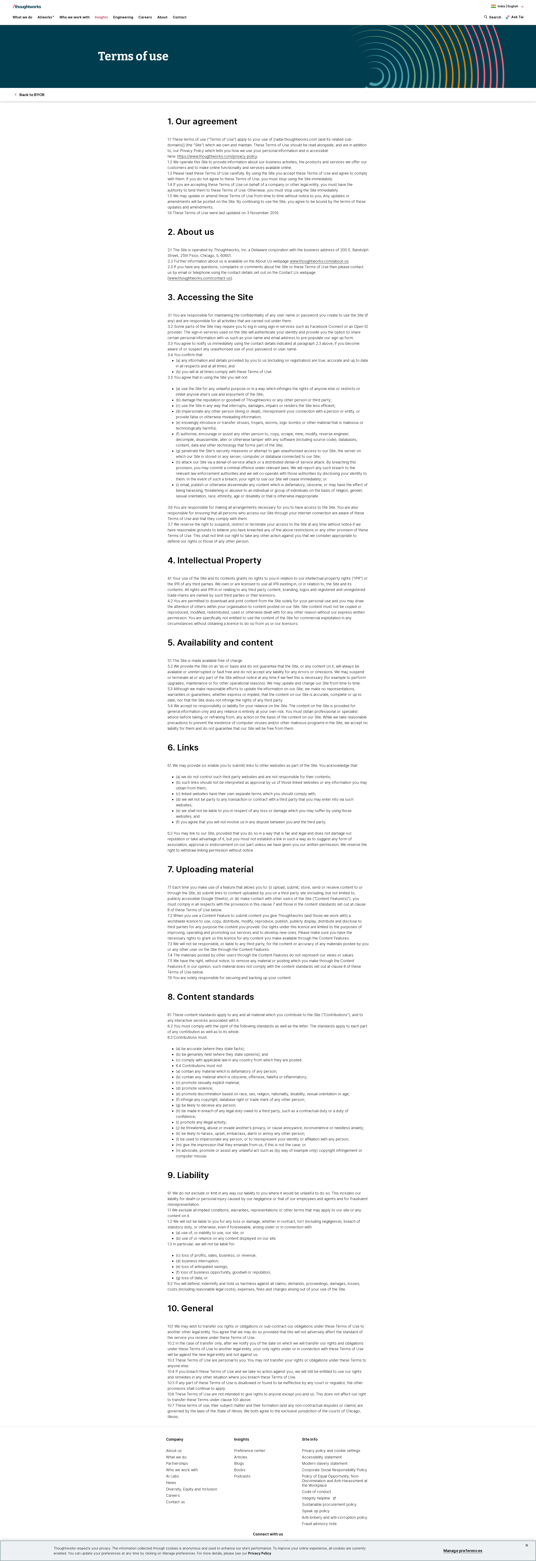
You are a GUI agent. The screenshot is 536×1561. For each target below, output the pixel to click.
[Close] (526, 1545)
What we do (176, 1457)
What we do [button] (22, 17)
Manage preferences (462, 1550)
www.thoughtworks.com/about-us (319, 261)
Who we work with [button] (74, 17)
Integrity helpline (316, 1498)
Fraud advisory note (319, 1523)
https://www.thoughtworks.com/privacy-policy (217, 156)
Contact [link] (180, 17)
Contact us (175, 1502)
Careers (173, 1495)
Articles (240, 1457)
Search (495, 17)
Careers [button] (145, 17)
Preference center (249, 1450)
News (171, 1482)
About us (174, 1450)
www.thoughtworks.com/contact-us (200, 278)
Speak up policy (316, 1511)
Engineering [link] (123, 17)
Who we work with (182, 1470)
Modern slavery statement (325, 1463)
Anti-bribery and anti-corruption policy (334, 1517)
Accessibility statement (322, 1457)
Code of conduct (316, 1491)
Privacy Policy (259, 1553)
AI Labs (172, 1476)
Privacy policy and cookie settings (331, 1450)
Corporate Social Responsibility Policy (334, 1470)
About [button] (162, 17)
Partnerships (177, 1463)
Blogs (239, 1463)
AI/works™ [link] (45, 17)
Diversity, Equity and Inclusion (191, 1489)
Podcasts (242, 1476)
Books (239, 1470)
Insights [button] (101, 17)
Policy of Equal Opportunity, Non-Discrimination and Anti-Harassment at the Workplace (334, 1480)
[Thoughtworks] (27, 4)
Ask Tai (517, 17)
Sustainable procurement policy (329, 1504)
